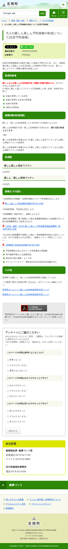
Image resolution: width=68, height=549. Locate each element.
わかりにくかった (17, 396)
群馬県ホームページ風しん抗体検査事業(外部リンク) (25, 290)
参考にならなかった (18, 370)
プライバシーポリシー (41, 504)
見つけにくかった (17, 421)
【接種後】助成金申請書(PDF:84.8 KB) (22, 245)
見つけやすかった (17, 411)
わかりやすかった (17, 385)
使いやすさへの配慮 (15, 499)
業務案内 (10, 508)
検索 (42, 13)
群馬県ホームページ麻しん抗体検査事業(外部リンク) (25, 294)
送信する (13, 431)
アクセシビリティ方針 (16, 504)
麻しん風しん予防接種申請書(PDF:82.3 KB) (24, 203)
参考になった (15, 360)
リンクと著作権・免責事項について (45, 499)
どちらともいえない (18, 365)
